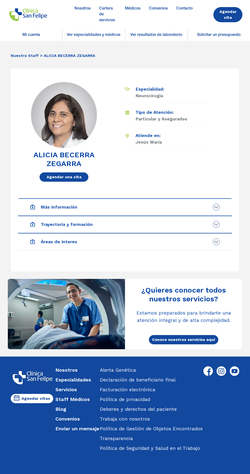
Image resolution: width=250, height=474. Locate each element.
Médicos (132, 9)
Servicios (66, 389)
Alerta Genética (118, 370)
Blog (60, 409)
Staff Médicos (72, 399)
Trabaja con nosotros (125, 419)
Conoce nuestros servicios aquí (183, 339)
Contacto (184, 9)
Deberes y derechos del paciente (138, 409)
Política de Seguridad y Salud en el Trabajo (150, 448)
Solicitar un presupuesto (218, 35)
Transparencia (116, 438)
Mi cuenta (31, 35)
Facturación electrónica (127, 389)
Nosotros (82, 9)
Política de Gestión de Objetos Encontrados (151, 429)
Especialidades (73, 380)
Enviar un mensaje (77, 429)
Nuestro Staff (25, 55)
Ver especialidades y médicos (93, 35)
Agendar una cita (64, 177)
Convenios (158, 9)
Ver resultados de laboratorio (156, 35)
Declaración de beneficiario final (138, 380)
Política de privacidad (125, 399)
